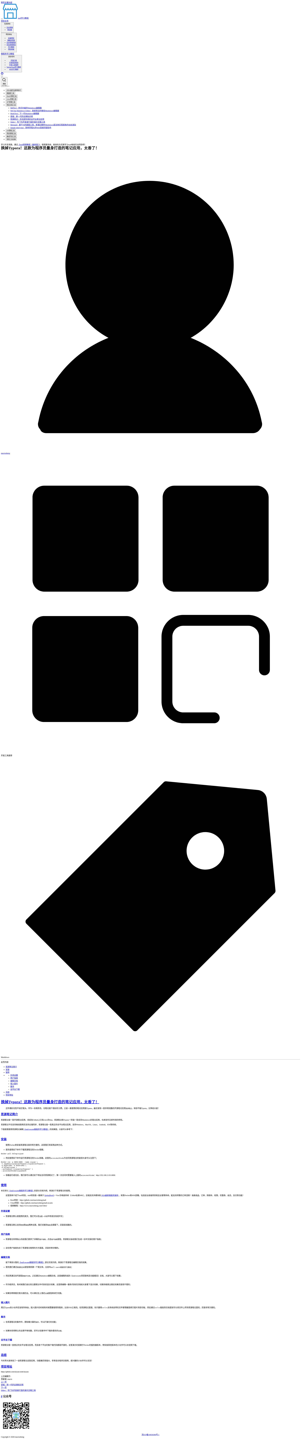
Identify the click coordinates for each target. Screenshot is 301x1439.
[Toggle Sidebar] (2, 18)
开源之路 (14, 60)
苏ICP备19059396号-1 (150, 1435)
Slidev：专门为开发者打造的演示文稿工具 (27, 122)
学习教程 (11, 47)
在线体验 (8, 27)
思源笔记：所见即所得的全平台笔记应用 (27, 119)
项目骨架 (11, 49)
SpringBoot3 (49, 1195)
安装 (7, 1070)
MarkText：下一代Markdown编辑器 (24, 114)
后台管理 (10, 27)
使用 (7, 1072)
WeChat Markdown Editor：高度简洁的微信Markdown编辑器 (34, 111)
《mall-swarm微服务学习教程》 (36, 1129)
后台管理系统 (11, 42)
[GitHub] (2, 73)
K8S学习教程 (13, 69)
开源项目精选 (13, 63)
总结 (7, 1092)
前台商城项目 (11, 45)
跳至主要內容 (6, 3)
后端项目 (11, 38)
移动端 (9, 30)
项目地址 (11, 42)
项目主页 (4, 21)
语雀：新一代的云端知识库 (21, 116)
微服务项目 (11, 40)
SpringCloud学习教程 (14, 67)
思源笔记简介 (11, 1067)
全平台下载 (15, 1089)
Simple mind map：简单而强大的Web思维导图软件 (30, 128)
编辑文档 (14, 1081)
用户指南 (14, 1078)
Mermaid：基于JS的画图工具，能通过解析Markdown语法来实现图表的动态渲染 (43, 125)
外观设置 (14, 1075)
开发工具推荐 (13, 65)
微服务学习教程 (7, 54)
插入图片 (14, 1084)
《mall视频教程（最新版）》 (29, 145)
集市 (12, 1087)
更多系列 (14, 63)
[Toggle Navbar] (8, 86)
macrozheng (5, 453)
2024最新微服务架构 (109, 1195)
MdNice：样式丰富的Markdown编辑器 (26, 108)
